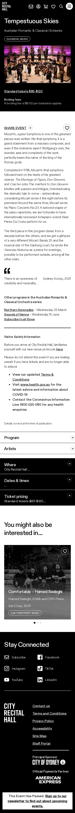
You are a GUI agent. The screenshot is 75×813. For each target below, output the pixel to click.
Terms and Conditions (49, 713)
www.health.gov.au (35, 384)
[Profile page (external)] (38, 6)
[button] (34, 623)
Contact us (41, 706)
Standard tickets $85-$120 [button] (23, 91)
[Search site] (61, 6)
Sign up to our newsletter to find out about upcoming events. (37, 801)
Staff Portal (41, 743)
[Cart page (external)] (45, 6)
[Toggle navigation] (69, 6)
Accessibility (42, 728)
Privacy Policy (43, 721)
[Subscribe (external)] (31, 6)
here (59, 349)
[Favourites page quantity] (53, 6)
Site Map (39, 736)
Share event (15, 128)
